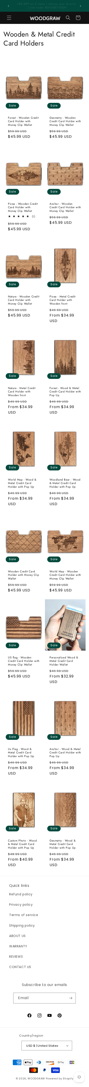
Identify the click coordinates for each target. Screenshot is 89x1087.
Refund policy (21, 894)
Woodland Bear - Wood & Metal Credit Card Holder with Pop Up (65, 483)
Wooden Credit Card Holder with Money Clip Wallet (23, 575)
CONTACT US (20, 967)
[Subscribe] (70, 998)
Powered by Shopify (59, 1078)
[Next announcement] (81, 6)
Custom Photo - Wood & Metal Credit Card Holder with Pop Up (22, 844)
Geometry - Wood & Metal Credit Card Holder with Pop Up (63, 844)
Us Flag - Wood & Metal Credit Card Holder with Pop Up (21, 752)
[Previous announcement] (8, 6)
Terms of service (23, 915)
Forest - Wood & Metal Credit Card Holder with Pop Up (65, 391)
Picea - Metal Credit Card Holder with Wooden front (63, 300)
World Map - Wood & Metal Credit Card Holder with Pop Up (22, 483)
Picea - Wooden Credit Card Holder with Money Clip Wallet (23, 207)
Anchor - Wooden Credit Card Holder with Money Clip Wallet (65, 207)
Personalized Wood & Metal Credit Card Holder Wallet (64, 661)
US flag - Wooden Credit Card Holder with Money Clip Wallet (23, 661)
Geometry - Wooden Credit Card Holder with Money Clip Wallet (65, 121)
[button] (9, 18)
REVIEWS (16, 956)
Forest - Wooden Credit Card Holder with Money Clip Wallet (23, 121)
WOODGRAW (36, 1078)
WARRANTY (18, 946)
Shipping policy (22, 925)
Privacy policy (21, 904)
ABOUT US (17, 936)
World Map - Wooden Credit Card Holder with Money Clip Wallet (65, 575)
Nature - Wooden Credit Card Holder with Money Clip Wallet (23, 300)
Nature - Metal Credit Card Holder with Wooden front (22, 391)
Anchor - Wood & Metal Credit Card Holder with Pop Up (65, 752)
